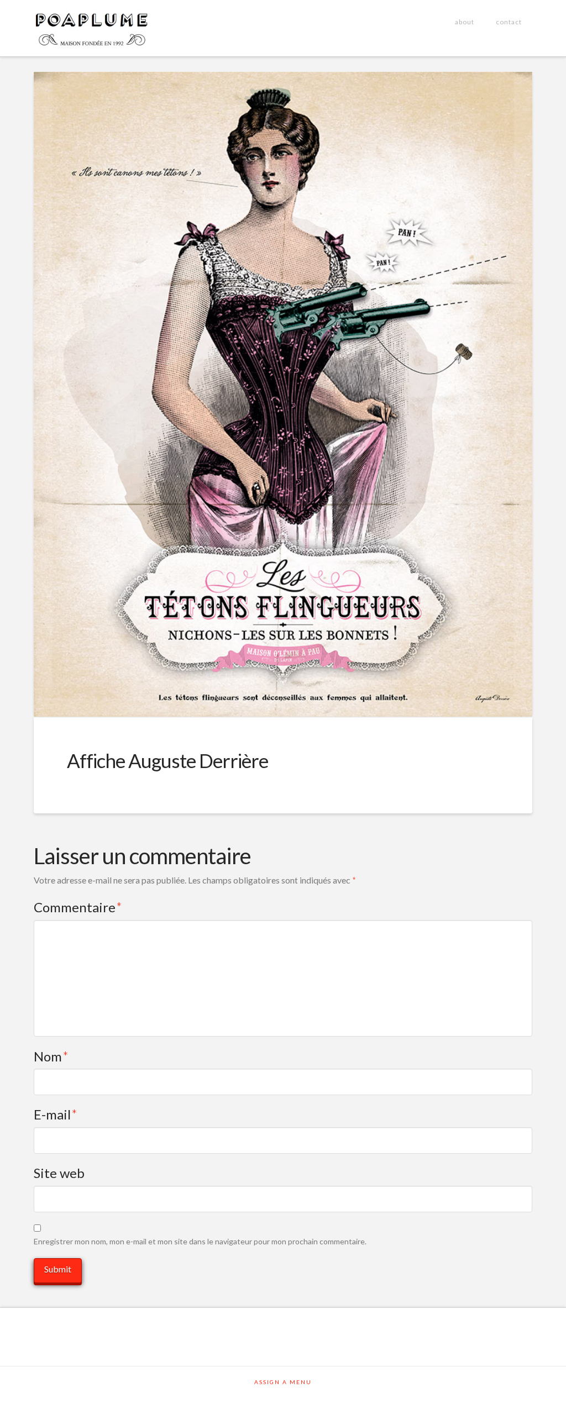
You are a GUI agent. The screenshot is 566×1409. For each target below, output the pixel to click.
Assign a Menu (283, 1382)
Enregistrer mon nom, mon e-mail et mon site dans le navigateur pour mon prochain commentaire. (200, 1241)
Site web (59, 1173)
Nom (51, 1056)
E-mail (55, 1114)
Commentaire (78, 907)
